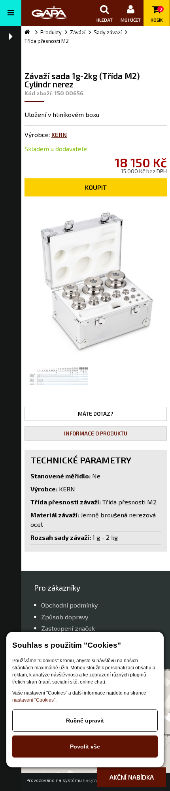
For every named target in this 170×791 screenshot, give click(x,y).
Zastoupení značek (68, 628)
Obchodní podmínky (69, 605)
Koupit (96, 187)
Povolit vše (85, 746)
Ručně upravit (85, 720)
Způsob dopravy (64, 617)
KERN (59, 134)
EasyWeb (93, 780)
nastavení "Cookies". (34, 700)
